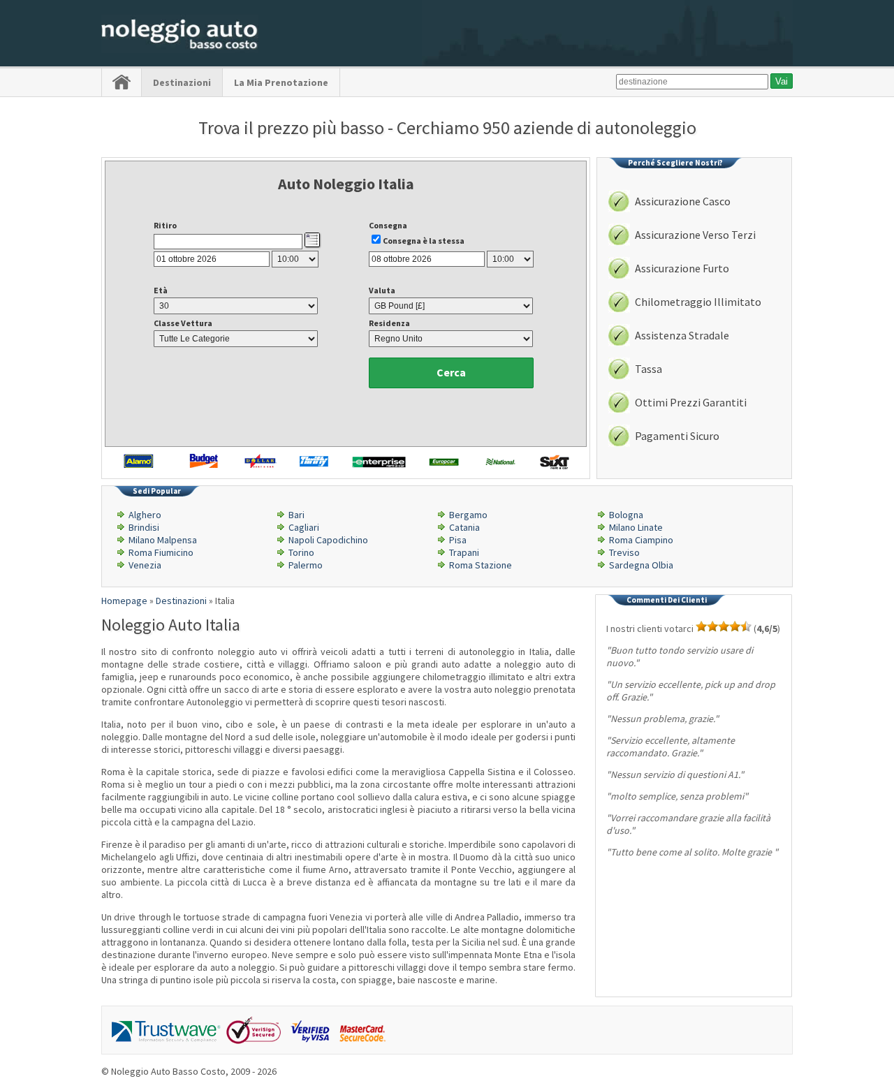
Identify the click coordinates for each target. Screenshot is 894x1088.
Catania (464, 527)
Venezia (145, 565)
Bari (296, 514)
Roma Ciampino (641, 540)
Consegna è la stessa (423, 240)
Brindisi (144, 527)
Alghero (145, 514)
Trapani (464, 552)
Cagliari (303, 527)
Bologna (626, 514)
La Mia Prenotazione (281, 82)
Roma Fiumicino (161, 552)
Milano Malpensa (163, 540)
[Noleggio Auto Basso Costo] (179, 49)
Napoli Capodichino (328, 540)
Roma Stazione (480, 565)
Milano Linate (636, 527)
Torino (301, 552)
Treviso (624, 552)
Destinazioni (182, 82)
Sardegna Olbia (641, 565)
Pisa (458, 540)
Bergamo (468, 514)
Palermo (305, 565)
